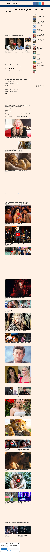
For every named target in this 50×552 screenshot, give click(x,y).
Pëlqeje (34, 2)
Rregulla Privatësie (9, 550)
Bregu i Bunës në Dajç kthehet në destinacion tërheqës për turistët (40, 62)
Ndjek (37, 2)
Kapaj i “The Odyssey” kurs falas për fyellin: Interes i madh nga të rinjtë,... (40, 47)
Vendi (34, 44)
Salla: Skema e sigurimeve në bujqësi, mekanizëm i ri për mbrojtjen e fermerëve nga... (40, 21)
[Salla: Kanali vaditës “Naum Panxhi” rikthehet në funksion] (34, 18)
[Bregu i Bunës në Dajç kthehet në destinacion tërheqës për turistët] (34, 62)
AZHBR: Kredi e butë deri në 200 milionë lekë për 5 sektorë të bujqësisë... (40, 40)
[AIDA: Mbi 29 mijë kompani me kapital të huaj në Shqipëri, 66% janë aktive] (34, 26)
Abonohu (43, 2)
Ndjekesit (40, 2)
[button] (18, 543)
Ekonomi (35, 14)
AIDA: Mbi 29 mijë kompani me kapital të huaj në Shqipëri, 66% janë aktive (40, 26)
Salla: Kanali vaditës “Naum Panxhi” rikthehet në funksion (40, 17)
